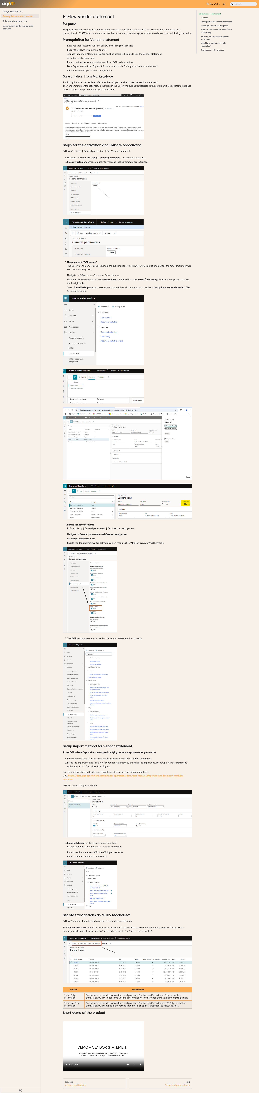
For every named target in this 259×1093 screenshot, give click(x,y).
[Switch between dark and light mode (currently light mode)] (224, 4)
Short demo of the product (212, 50)
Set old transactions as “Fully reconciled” (213, 44)
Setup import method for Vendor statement (215, 37)
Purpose (204, 17)
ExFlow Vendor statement (210, 14)
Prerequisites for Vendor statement (216, 21)
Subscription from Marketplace (214, 25)
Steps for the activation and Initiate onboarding (216, 31)
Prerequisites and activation (18, 16)
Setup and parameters (15, 21)
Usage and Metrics (13, 11)
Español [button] (214, 4)
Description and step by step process (18, 27)
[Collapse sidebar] (20, 1090)
